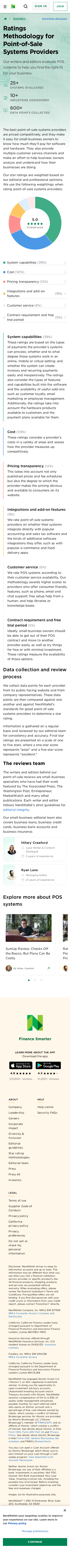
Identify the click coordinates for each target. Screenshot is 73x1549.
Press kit (15, 1174)
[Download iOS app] (21, 1065)
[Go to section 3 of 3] (41, 980)
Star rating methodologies (19, 1155)
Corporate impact (16, 1126)
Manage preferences (35, 1531)
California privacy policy (18, 1223)
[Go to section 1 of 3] (29, 980)
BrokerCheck (43, 1441)
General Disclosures (42, 1438)
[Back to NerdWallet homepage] (5, 18)
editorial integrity (16, 810)
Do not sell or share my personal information (18, 1247)
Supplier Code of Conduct (20, 1208)
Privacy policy (18, 1215)
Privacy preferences (17, 1233)
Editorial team (18, 1163)
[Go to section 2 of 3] (35, 980)
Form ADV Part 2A (33, 1431)
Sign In (41, 6)
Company (15, 1107)
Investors (15, 1180)
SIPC (49, 1422)
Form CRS (15, 1431)
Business (19, 18)
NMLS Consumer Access (23, 1313)
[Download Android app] (48, 1065)
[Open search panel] (25, 6)
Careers (14, 1118)
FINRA (41, 1422)
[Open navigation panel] (5, 6)
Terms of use (17, 1200)
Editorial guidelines (16, 1145)
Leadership (16, 1112)
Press (12, 1168)
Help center (45, 1107)
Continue (35, 1541)
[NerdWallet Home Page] (14, 6)
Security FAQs (47, 1112)
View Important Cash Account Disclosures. (31, 1458)
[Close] (65, 1510)
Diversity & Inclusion (16, 1135)
